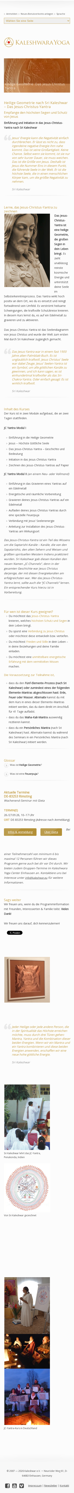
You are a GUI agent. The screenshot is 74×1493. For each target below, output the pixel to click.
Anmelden (11, 13)
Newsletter (50, 1485)
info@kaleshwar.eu (36, 878)
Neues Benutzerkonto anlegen (37, 13)
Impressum (35, 1485)
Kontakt (64, 1485)
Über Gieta (51, 832)
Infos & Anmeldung (20, 832)
